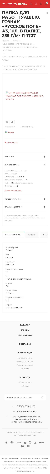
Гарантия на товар (25, 365)
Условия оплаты (25, 358)
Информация (25, 353)
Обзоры (25, 386)
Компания (25, 344)
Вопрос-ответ (25, 382)
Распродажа (25, 335)
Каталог (25, 325)
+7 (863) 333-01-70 (25, 406)
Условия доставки (25, 361)
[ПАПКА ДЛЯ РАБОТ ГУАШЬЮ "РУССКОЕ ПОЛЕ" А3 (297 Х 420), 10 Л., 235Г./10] (25, 96)
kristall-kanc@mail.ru (27, 411)
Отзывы (32, 235)
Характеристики (13, 235)
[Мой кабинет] (41, 4)
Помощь (25, 377)
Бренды (25, 330)
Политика (25, 369)
